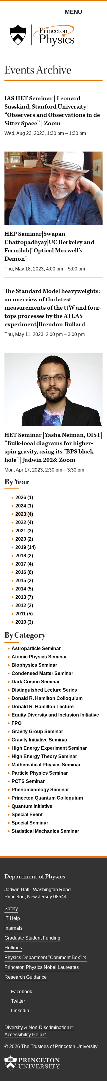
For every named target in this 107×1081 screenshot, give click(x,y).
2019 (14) (25, 547)
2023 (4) (24, 514)
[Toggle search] (98, 11)
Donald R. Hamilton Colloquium (47, 698)
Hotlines (13, 947)
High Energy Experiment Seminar (49, 748)
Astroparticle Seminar (36, 648)
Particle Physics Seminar (40, 773)
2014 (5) (24, 588)
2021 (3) (24, 530)
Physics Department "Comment (43, 957)
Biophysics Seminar (34, 665)
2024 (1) (24, 505)
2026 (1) (24, 497)
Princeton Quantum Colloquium (47, 797)
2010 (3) (24, 622)
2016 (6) (24, 572)
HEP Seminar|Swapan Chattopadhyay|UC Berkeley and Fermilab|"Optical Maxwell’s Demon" (49, 246)
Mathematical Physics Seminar (46, 764)
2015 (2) (24, 580)
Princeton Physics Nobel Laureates (41, 967)
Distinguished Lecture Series (44, 689)
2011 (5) (24, 613)
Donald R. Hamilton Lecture (43, 706)
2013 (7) (24, 597)
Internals (13, 928)
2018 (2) (24, 555)
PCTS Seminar (28, 781)
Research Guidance (25, 977)
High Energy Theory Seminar (44, 756)
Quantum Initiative (32, 806)
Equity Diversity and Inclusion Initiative (55, 714)
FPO (16, 723)
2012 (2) (24, 605)
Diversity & (36, 1027)
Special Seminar (30, 822)
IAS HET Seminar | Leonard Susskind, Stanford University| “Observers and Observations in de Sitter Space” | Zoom (52, 111)
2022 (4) (24, 522)
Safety (11, 908)
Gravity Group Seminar (37, 731)
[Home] (41, 37)
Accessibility (23, 1034)
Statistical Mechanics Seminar (45, 831)
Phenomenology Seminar (40, 789)
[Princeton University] (32, 1063)
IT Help (12, 918)
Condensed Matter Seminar (42, 673)
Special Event (27, 814)
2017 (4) (24, 563)
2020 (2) (24, 539)
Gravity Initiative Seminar (39, 739)
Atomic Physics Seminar (39, 656)
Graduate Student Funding (32, 937)
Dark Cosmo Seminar (36, 681)
